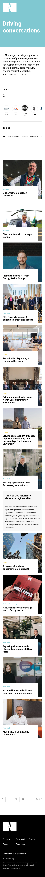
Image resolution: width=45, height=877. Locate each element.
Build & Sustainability (30, 136)
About (5, 844)
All (4, 136)
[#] (40, 7)
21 (16, 799)
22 (23, 799)
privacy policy (30, 865)
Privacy (32, 839)
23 (31, 799)
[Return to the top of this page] (22, 826)
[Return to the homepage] (15, 7)
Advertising (20, 844)
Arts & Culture (13, 136)
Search (6, 89)
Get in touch (20, 839)
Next (38, 799)
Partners (6, 839)
